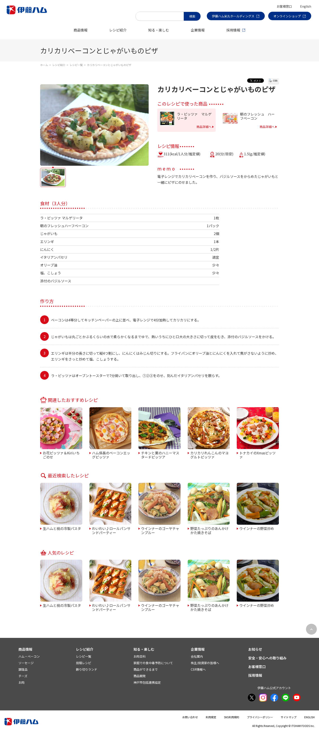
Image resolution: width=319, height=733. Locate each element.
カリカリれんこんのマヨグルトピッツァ (209, 454)
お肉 (21, 682)
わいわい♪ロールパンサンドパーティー (111, 530)
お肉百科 (139, 656)
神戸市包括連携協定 (147, 682)
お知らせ (255, 649)
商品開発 (139, 676)
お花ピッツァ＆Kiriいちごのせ (61, 454)
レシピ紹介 (118, 30)
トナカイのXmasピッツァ (257, 454)
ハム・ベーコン (29, 656)
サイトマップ (288, 717)
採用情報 (233, 30)
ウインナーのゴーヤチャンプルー (160, 530)
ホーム (44, 65)
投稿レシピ (83, 663)
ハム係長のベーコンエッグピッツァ (111, 454)
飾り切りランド (86, 669)
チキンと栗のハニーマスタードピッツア (160, 454)
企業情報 (198, 30)
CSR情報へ (198, 669)
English (305, 6)
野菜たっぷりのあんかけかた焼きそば (209, 530)
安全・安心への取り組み (267, 657)
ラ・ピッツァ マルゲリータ (194, 116)
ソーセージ (26, 663)
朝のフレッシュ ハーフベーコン (257, 116)
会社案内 (197, 656)
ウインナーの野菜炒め (256, 528)
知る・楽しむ (158, 30)
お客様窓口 (284, 6)
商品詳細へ (204, 126)
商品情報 (80, 30)
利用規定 (211, 717)
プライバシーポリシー (260, 717)
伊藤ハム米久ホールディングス (233, 16)
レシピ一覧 (76, 65)
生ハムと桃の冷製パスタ (62, 528)
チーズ (22, 676)
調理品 (23, 669)
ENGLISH (309, 717)
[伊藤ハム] (28, 14)
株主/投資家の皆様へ (205, 663)
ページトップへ (311, 629)
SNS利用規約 (231, 717)
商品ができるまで (145, 669)
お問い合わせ (190, 717)
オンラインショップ (287, 16)
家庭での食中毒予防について (153, 663)
